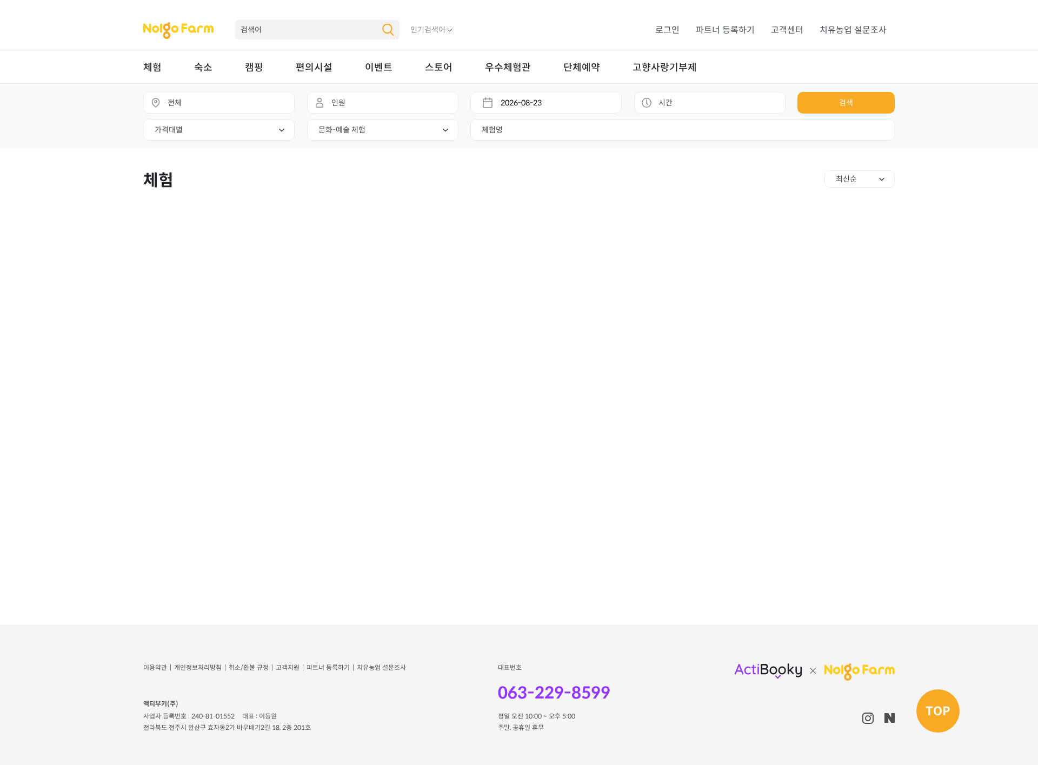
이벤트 (378, 68)
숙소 (203, 68)
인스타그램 (868, 718)
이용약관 (155, 667)
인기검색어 (427, 30)
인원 (338, 103)
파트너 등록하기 (725, 30)
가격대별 (169, 130)
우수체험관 (508, 68)
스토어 (439, 68)
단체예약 (581, 68)
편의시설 (314, 68)
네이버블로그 (889, 718)
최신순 (846, 179)
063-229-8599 (554, 693)
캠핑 (254, 68)
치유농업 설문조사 (853, 30)
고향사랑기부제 (665, 68)
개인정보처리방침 (198, 667)
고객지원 (288, 667)
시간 (665, 103)
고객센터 (787, 30)
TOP (938, 711)
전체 (175, 103)
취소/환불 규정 (249, 667)
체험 (152, 68)
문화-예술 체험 (341, 130)
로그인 (667, 30)
